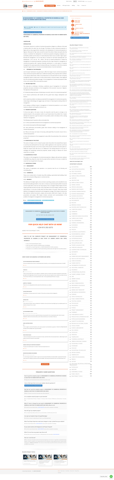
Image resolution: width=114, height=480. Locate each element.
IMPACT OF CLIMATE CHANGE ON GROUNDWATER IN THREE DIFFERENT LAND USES (80, 75)
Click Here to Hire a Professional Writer (45, 219)
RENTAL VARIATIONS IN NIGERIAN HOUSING (79, 151)
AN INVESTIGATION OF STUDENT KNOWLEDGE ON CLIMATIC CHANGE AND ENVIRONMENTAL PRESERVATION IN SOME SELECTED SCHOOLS (80, 110)
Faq (78, 5)
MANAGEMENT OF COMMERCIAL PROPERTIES (34, 200)
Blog (74, 5)
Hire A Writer (67, 470)
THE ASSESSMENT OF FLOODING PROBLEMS (79, 133)
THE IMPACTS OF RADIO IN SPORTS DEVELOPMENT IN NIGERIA (80, 139)
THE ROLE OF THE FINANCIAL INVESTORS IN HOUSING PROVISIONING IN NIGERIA (80, 136)
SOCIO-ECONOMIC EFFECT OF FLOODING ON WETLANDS (81, 88)
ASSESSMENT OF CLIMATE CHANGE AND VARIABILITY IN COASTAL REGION (80, 98)
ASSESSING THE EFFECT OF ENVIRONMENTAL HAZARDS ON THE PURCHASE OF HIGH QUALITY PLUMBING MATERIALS (81, 90)
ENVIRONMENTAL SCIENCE (31, 11)
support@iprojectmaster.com (28, 1)
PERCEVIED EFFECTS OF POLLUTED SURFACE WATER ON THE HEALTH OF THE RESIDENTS (80, 114)
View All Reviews (45, 364)
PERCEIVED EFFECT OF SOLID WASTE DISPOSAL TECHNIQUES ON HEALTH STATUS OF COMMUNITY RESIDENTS (79, 117)
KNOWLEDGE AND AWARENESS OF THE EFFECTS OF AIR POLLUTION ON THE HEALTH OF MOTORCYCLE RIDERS (80, 120)
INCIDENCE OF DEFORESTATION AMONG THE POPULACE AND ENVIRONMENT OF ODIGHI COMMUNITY (80, 57)
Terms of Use (72, 470)
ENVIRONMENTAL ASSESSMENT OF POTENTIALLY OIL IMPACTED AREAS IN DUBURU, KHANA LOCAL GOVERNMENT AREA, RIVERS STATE (80, 85)
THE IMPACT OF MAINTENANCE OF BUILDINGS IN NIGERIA (79, 142)
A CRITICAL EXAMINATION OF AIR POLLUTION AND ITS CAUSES (80, 62)
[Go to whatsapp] (111, 476)
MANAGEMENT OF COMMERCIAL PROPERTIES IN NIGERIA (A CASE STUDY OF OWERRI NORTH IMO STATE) (54, 11)
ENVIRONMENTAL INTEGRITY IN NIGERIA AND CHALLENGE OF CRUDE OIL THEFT (79, 51)
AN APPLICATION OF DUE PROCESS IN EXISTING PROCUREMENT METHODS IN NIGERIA (79, 128)
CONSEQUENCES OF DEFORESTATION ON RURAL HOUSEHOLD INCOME (79, 48)
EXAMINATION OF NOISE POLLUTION (78, 73)
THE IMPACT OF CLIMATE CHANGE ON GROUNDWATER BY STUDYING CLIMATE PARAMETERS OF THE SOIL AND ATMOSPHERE (80, 81)
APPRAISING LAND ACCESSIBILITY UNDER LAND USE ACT (81, 125)
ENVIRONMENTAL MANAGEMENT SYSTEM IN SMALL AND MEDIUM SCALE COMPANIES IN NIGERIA (81, 123)
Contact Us (84, 5)
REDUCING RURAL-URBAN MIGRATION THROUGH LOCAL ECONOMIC (80, 154)
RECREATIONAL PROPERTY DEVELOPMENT (78, 156)
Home (59, 5)
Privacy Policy (77, 470)
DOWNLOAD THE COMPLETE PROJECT (33, 32)
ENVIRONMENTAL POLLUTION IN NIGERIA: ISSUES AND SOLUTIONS (80, 54)
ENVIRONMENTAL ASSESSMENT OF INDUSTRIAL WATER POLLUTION (80, 104)
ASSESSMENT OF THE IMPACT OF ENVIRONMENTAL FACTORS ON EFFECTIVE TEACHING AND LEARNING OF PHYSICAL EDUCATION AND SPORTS (80, 131)
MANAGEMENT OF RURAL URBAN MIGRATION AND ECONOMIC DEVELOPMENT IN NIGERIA (79, 159)
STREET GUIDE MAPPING (75, 146)
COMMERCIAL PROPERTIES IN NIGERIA (48, 200)
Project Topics (67, 5)
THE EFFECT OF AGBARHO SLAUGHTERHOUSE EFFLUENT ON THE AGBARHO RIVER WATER (80, 59)
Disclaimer (59, 472)
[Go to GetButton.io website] (111, 478)
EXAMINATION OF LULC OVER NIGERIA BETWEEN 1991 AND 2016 (80, 65)
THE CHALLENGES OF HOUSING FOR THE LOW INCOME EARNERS (80, 145)
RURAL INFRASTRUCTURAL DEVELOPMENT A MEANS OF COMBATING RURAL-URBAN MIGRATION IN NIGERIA (80, 149)
